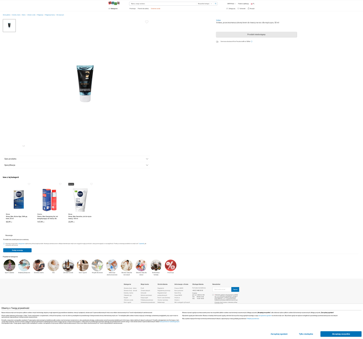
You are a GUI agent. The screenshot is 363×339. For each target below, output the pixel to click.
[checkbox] (213, 294)
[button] (215, 4)
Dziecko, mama (39, 272)
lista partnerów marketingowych (169, 321)
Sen (53, 272)
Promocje (171, 272)
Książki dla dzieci (97, 272)
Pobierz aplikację (243, 3)
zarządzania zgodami (264, 315)
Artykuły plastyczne (24, 272)
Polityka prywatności (253, 318)
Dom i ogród (83, 272)
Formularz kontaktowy (199, 288)
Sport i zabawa (9, 272)
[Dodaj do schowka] (146, 21)
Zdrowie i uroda (68, 272)
